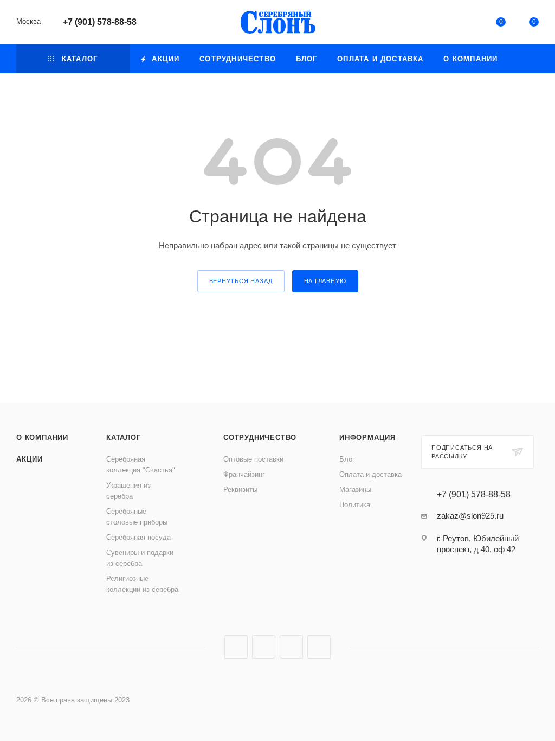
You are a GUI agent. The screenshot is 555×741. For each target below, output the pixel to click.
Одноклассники (291, 647)
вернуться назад (241, 281)
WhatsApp (319, 647)
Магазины (355, 490)
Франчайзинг (244, 474)
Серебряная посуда (138, 537)
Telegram (263, 647)
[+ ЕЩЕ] (523, 58)
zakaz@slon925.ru (470, 515)
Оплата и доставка (370, 474)
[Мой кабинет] (467, 24)
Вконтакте (236, 647)
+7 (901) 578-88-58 (100, 22)
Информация (367, 437)
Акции (29, 459)
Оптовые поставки (253, 459)
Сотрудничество (259, 437)
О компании (42, 437)
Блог (347, 459)
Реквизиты (240, 490)
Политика (354, 505)
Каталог (123, 437)
